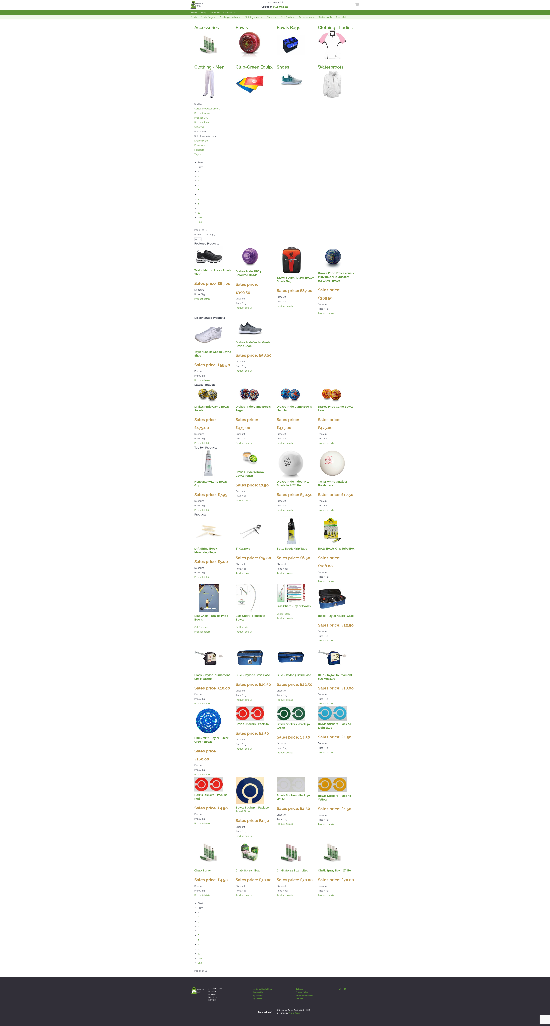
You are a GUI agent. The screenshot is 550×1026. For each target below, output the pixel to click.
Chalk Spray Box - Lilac (292, 870)
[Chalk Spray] (208, 852)
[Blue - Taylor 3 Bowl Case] (291, 657)
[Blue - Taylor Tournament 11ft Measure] (332, 657)
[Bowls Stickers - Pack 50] (250, 713)
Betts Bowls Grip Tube (292, 548)
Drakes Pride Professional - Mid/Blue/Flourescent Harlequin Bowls (336, 277)
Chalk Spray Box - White (334, 870)
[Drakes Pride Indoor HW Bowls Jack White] (291, 463)
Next (200, 217)
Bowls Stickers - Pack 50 (252, 724)
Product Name (202, 113)
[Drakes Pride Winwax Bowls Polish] (250, 459)
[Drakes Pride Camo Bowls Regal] (250, 394)
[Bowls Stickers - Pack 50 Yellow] (332, 784)
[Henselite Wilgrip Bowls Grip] (208, 463)
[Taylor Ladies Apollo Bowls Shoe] (208, 334)
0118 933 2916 (280, 6)
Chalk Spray (202, 870)
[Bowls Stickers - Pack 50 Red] (208, 784)
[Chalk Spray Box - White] (332, 852)
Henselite (199, 150)
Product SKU (201, 117)
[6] (250, 530)
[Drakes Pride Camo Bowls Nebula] (291, 394)
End (200, 222)
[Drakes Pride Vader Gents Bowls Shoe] (250, 329)
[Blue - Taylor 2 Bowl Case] (250, 657)
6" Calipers (243, 548)
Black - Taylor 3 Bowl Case (336, 616)
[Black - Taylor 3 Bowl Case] (332, 597)
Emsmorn (199, 145)
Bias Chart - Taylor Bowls (294, 606)
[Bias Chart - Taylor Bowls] (291, 593)
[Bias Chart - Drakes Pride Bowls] (208, 597)
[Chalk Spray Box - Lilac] (291, 852)
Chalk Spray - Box (248, 870)
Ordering (199, 127)
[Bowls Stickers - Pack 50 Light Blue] (332, 713)
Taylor (197, 154)
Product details (202, 299)
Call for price (201, 627)
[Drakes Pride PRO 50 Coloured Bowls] (250, 256)
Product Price (201, 122)
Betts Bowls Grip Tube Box (336, 548)
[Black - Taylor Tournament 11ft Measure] (208, 657)
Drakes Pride (201, 140)
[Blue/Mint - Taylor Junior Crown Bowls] (208, 720)
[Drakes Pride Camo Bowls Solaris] (208, 394)
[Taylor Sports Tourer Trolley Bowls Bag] (291, 259)
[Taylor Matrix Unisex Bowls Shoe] (208, 256)
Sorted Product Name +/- (208, 108)
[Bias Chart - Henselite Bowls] (248, 597)
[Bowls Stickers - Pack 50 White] (291, 784)
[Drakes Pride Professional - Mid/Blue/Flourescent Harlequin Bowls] (332, 257)
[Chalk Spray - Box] (250, 852)
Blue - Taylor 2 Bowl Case (253, 675)
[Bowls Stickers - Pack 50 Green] (291, 713)
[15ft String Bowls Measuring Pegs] (208, 530)
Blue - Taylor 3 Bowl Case (294, 675)
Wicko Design (294, 1013)
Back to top (264, 1012)
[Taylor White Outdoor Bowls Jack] (332, 463)
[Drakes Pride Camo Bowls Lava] (332, 394)
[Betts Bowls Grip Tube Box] (332, 530)
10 (199, 212)
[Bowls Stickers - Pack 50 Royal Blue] (250, 790)
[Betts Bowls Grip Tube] (291, 530)
